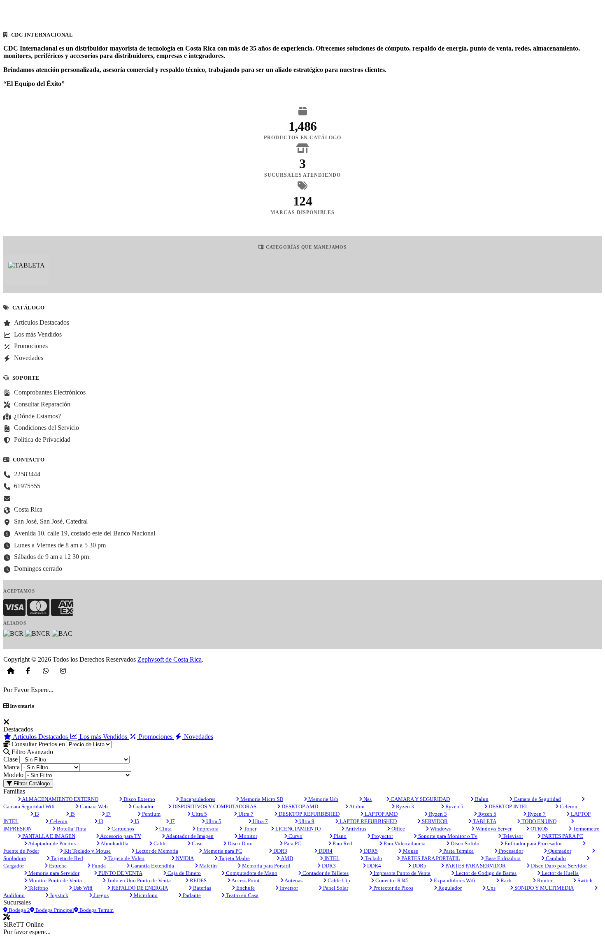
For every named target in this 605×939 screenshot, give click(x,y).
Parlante (191, 895)
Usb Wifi (82, 888)
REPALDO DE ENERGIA (139, 888)
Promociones (155, 736)
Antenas (293, 880)
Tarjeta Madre (234, 858)
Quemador (559, 851)
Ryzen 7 (536, 814)
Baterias (201, 888)
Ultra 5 (199, 814)
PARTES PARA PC (562, 836)
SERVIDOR (434, 821)
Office (397, 829)
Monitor (247, 836)
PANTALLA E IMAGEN (48, 836)
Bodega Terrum (96, 910)
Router (544, 880)
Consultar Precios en (37, 744)
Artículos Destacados (41, 736)
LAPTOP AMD (380, 814)
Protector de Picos (392, 888)
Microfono (145, 895)
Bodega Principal (54, 910)
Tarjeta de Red (66, 858)
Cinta (165, 829)
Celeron (567, 806)
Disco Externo (138, 799)
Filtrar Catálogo (31, 783)
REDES (197, 880)
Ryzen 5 (453, 806)
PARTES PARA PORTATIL (430, 858)
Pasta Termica (458, 851)
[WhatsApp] (45, 670)
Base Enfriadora (502, 858)
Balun (481, 799)
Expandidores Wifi (454, 880)
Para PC (292, 843)
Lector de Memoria (156, 851)
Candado (555, 858)
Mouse (410, 851)
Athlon (356, 806)
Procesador (510, 851)
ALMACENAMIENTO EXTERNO (59, 799)
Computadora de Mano (251, 873)
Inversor (288, 888)
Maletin (207, 866)
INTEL (331, 858)
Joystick (58, 895)
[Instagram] (63, 670)
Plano (340, 836)
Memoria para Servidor (53, 873)
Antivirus (355, 829)
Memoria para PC (222, 851)
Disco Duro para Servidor (558, 866)
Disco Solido (464, 843)
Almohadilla (114, 843)
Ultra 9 (306, 821)
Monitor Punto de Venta (54, 880)
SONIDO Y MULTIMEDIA (543, 888)
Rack (505, 880)
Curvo (294, 836)
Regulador (449, 888)
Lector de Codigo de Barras (485, 873)
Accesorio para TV (120, 836)
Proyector (381, 836)
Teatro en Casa (241, 895)
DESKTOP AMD (299, 806)
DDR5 (370, 851)
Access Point (245, 880)
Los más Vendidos (103, 736)
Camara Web (93, 806)
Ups (491, 888)
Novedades (197, 736)
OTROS (538, 829)
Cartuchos (122, 829)
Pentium (151, 814)
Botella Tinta (71, 829)
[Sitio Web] (10, 670)
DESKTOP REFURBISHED (308, 814)
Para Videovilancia (404, 843)
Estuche (57, 866)
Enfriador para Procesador (532, 843)
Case (196, 843)
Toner (249, 829)
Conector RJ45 (391, 880)
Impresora (207, 829)
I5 (72, 814)
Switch (584, 880)
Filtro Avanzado (31, 751)
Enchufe (245, 888)
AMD (286, 858)
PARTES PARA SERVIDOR (475, 866)
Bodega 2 (18, 910)
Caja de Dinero (183, 873)
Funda (98, 866)
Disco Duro (239, 843)
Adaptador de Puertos (51, 843)
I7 (108, 814)
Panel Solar (335, 888)
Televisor (512, 836)
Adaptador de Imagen (189, 836)
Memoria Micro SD (261, 799)
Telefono (37, 888)
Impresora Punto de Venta (401, 873)
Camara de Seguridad (536, 799)
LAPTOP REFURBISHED (367, 821)
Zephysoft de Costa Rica (169, 659)
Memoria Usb (322, 799)
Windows (440, 829)
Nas (367, 799)
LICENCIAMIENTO (297, 829)
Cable (159, 843)
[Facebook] (28, 670)
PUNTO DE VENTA (119, 873)
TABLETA (484, 821)
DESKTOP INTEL (507, 806)
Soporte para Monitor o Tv (447, 836)
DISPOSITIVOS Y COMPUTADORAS (213, 806)
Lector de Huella (559, 873)
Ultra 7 (245, 814)
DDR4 (325, 851)
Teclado (372, 858)
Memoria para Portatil (266, 866)
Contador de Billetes (325, 873)
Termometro (586, 829)
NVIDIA (184, 858)
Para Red (341, 843)
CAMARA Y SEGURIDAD (419, 799)
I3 (36, 814)
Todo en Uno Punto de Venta (138, 880)
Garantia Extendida (152, 866)
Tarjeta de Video (125, 858)
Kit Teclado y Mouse (87, 851)
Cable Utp (338, 880)
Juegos (100, 895)
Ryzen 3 (404, 806)
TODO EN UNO (538, 821)
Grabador (143, 806)
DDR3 (279, 851)
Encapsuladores (197, 799)
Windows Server (493, 829)
